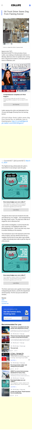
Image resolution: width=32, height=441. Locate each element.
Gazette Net (5, 303)
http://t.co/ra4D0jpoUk (20, 121)
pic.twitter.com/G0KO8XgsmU (12, 123)
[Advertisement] (16, 142)
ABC (3, 300)
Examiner (4, 301)
